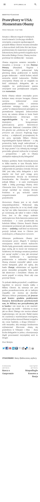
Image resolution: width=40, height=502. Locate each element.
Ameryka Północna (10, 15)
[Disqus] (20, 409)
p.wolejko (10, 30)
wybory (34, 358)
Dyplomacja (20, 4)
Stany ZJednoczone (22, 358)
